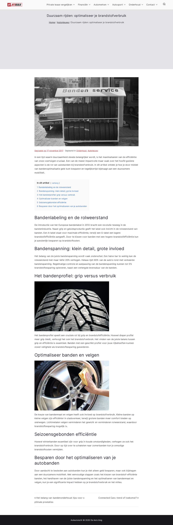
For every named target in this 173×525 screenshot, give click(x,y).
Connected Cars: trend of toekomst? (117, 497)
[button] (73, 5)
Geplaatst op (48, 150)
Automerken (100, 4)
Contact (150, 4)
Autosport (117, 4)
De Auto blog (96, 520)
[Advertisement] (86, 45)
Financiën (83, 4)
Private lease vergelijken (59, 4)
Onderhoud (134, 4)
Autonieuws (93, 150)
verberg (55, 183)
